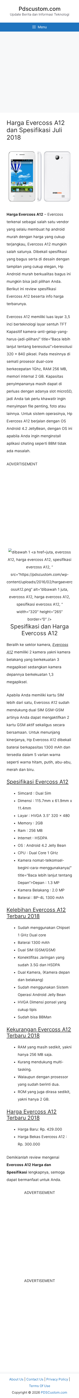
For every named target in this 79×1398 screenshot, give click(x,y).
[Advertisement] (39, 71)
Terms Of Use (39, 1386)
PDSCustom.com (54, 1392)
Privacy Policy (57, 1379)
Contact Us (34, 1379)
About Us (16, 1379)
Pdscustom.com (40, 8)
